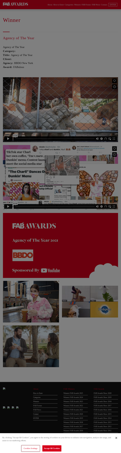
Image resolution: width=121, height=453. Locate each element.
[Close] (116, 438)
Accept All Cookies (52, 448)
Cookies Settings (30, 448)
